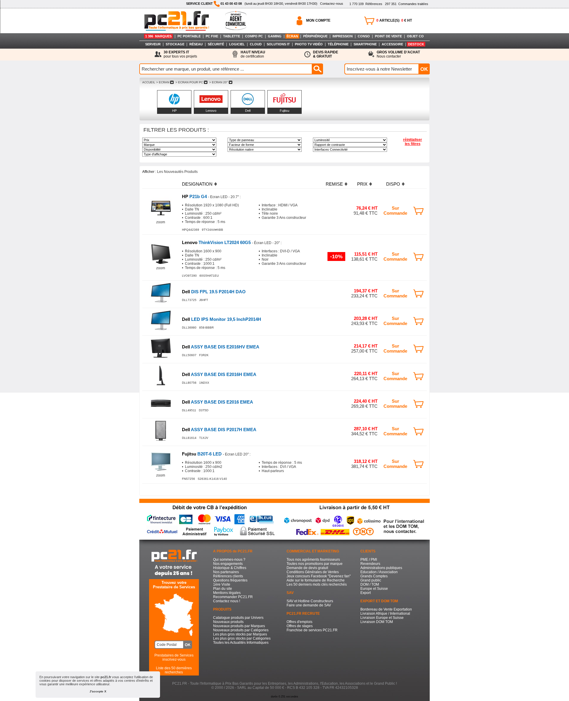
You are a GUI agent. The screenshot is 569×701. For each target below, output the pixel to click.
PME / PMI (368, 559)
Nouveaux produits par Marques (239, 626)
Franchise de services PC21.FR (312, 630)
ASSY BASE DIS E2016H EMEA (219, 374)
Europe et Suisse (374, 589)
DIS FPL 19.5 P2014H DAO (214, 291)
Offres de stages (300, 626)
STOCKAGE (175, 44)
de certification (253, 54)
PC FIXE (212, 36)
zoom (160, 222)
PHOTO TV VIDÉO (309, 44)
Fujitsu (284, 110)
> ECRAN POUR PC (189, 82)
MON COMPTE (318, 20)
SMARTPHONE (365, 44)
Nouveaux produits (228, 622)
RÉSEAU (196, 44)
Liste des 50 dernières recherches (174, 670)
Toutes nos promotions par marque (315, 564)
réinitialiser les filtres (412, 142)
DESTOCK (416, 44)
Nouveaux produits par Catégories (240, 630)
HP (174, 110)
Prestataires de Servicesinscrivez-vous (174, 657)
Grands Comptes (374, 576)
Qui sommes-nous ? (229, 559)
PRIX (362, 184)
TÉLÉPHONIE (338, 44)
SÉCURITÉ (216, 44)
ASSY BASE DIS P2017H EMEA (219, 429)
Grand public (370, 580)
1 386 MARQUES (158, 36)
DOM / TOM (369, 584)
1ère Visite (221, 584)
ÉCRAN (292, 36)
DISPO (393, 184)
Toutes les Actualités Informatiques (240, 643)
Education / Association (379, 572)
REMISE (334, 184)
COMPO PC (254, 36)
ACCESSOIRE (392, 44)
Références (365, 4)
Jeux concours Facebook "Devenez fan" (319, 576)
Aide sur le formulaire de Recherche (316, 580)
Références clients (228, 576)
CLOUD (256, 44)
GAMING (275, 36)
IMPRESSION (343, 36)
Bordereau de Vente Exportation (386, 609)
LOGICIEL (237, 44)
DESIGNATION (197, 184)
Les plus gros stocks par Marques (240, 634)
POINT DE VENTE (388, 36)
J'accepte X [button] (97, 691)
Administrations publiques (381, 568)
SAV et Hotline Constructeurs (310, 601)
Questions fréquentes (230, 580)
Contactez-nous (331, 3)
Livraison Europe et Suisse (382, 618)
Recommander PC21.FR (233, 597)
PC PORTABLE (189, 36)
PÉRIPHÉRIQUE (315, 36)
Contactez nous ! (226, 601)
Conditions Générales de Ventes (313, 572)
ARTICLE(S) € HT (394, 20)
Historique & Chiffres (229, 568)
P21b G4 (195, 196)
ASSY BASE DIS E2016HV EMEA (220, 346)
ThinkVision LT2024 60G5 (217, 242)
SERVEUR (153, 44)
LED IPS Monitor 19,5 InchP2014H (221, 319)
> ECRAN (162, 82)
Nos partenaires (226, 572)
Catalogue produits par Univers (238, 618)
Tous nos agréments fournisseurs (313, 559)
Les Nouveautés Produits (177, 172)
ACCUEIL (148, 82)
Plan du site (222, 589)
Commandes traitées (406, 4)
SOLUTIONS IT (278, 44)
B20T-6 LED (202, 453)
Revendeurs (370, 564)
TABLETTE (231, 36)
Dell (247, 110)
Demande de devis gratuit (307, 568)
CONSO (364, 36)
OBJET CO (415, 36)
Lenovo (211, 110)
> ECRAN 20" (218, 82)
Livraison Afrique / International (385, 613)
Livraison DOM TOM (376, 622)
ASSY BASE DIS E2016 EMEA (217, 401)
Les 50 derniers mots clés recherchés (317, 584)
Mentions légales (227, 593)
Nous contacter (398, 54)
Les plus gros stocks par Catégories (242, 638)
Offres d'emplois (299, 622)
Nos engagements (228, 564)
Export (365, 593)
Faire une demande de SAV (309, 605)
